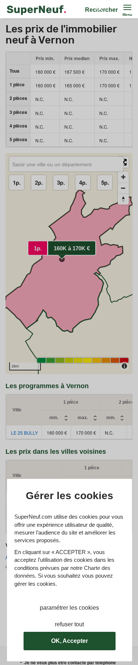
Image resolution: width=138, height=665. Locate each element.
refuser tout (69, 624)
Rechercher (101, 10)
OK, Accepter (69, 641)
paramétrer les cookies (69, 608)
